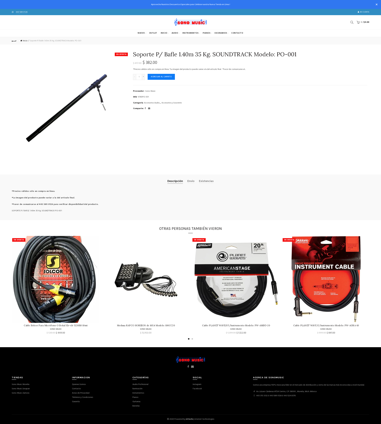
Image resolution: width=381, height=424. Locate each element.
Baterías (136, 406)
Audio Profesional (140, 384)
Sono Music (150, 91)
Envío (191, 181)
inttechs (189, 419)
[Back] (14, 41)
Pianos (206, 33)
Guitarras (136, 401)
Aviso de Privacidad (80, 393)
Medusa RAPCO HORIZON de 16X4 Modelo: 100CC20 (145, 325)
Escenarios (221, 33)
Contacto (237, 33)
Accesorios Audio (152, 102)
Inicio (164, 33)
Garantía (76, 401)
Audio (175, 33)
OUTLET (153, 33)
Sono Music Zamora (20, 393)
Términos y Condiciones (82, 397)
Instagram (197, 384)
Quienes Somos (79, 384)
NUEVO (141, 33)
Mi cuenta (364, 12)
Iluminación (137, 388)
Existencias (206, 181)
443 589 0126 (22, 12)
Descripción (175, 181)
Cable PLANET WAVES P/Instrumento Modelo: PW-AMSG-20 (236, 325)
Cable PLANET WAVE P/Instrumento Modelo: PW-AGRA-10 (326, 325)
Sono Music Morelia (20, 384)
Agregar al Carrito (161, 76)
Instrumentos (190, 33)
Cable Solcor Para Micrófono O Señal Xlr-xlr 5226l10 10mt (55, 325)
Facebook (197, 388)
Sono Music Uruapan (21, 388)
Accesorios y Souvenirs (171, 102)
